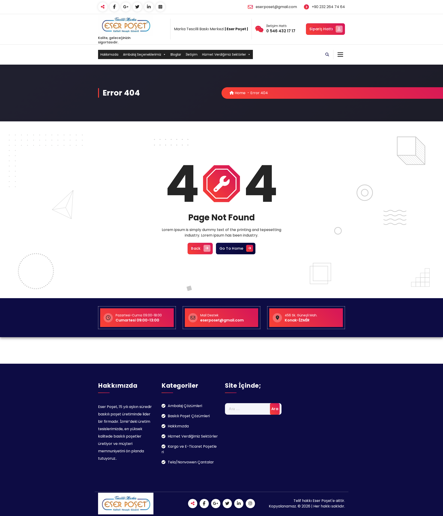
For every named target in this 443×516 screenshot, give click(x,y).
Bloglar (176, 54)
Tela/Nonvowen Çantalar (191, 462)
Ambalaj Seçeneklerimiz (142, 54)
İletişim (192, 54)
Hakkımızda (109, 54)
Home (239, 93)
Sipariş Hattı (321, 29)
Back (196, 248)
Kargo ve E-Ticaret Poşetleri (189, 449)
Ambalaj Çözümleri (185, 405)
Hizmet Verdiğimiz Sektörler (224, 54)
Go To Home (231, 248)
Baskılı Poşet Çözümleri (189, 416)
